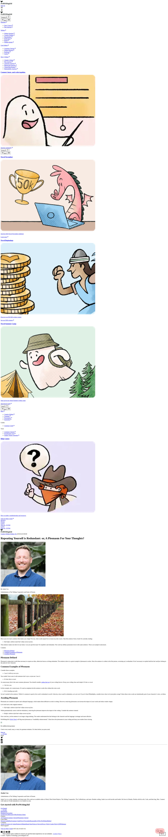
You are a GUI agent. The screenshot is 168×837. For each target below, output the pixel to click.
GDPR (60, 824)
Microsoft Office (12, 814)
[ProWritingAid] (84, 3)
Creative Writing (5, 534)
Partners (18, 824)
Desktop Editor (21, 814)
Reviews (3, 520)
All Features (4, 818)
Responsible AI (34, 821)
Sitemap (64, 824)
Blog (10, 821)
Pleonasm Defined (9, 650)
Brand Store (29, 824)
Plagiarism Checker (23, 818)
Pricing (3, 522)
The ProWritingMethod (44, 821)
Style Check (13, 719)
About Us (3, 824)
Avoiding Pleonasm (9, 654)
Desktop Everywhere (6, 813)
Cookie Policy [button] (57, 834)
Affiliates (23, 824)
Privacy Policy (46, 824)
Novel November (25, 821)
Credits (7, 821)
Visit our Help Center (7, 828)
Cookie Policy (54, 824)
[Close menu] (9, 19)
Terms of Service (37, 824)
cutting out (45, 682)
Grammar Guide (15, 821)
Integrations (4, 811)
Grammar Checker (12, 818)
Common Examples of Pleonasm (13, 652)
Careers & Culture (11, 824)
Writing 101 (13, 534)
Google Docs (4, 814)
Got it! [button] (162, 834)
